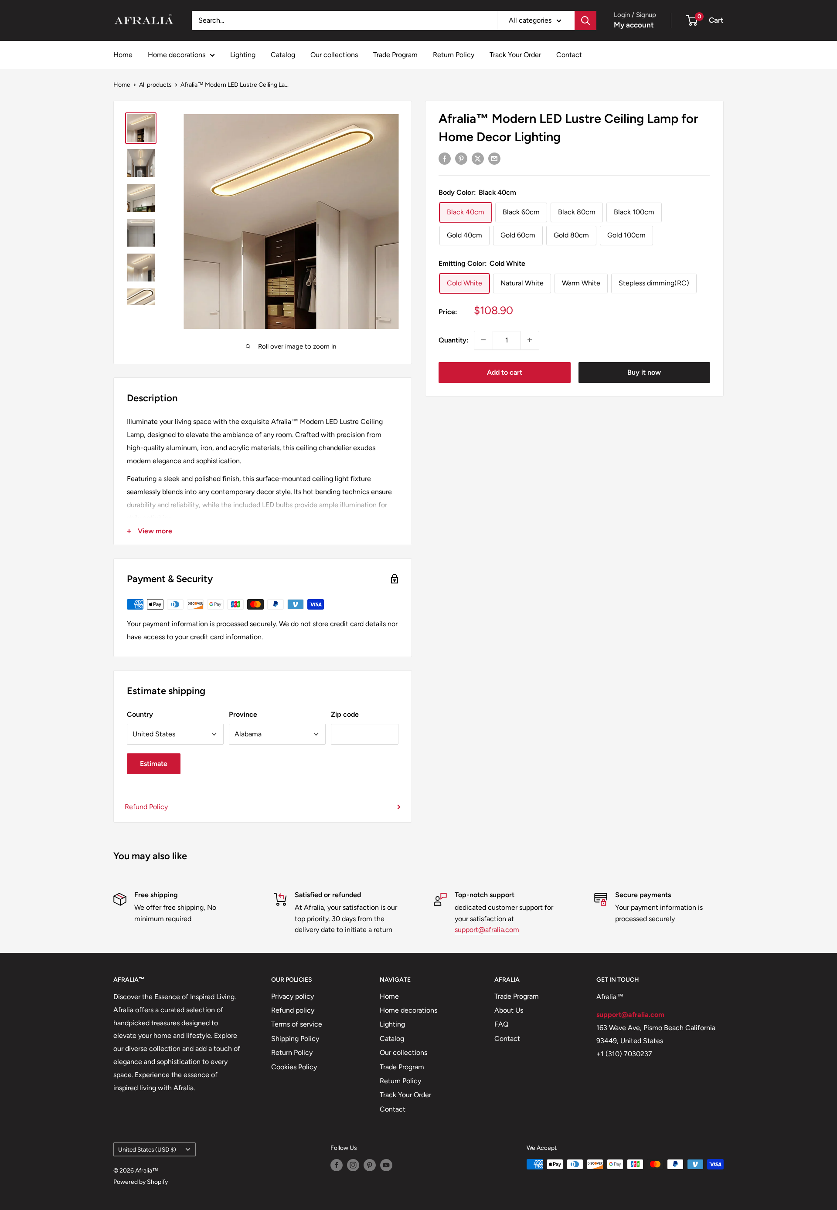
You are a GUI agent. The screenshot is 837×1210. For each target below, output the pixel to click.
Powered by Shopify (140, 1182)
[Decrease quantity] (483, 340)
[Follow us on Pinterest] (370, 1165)
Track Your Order (515, 55)
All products (155, 84)
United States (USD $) (147, 1149)
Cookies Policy (294, 1067)
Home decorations (176, 55)
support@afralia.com (487, 929)
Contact (569, 55)
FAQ (501, 1024)
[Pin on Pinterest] (461, 158)
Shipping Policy (295, 1038)
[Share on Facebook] (445, 158)
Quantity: (454, 340)
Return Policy (453, 55)
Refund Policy (146, 807)
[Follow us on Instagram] (353, 1165)
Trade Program (395, 55)
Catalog (283, 55)
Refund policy (292, 1010)
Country (140, 714)
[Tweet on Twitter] (478, 158)
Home (123, 55)
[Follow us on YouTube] (386, 1165)
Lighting (242, 55)
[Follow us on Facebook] (336, 1165)
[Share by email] (494, 158)
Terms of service (296, 1024)
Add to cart (504, 372)
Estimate (153, 763)
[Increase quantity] (530, 340)
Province (243, 714)
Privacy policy (292, 996)
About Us (508, 1010)
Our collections (334, 55)
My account (634, 24)
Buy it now (644, 372)
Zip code (345, 714)
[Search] (585, 20)
